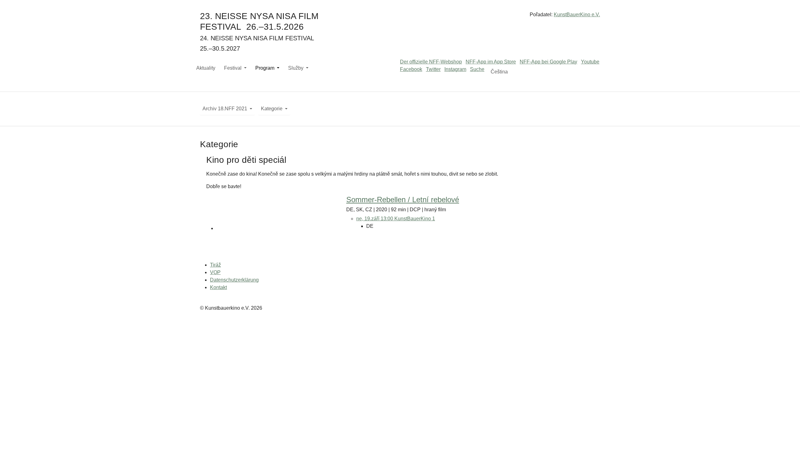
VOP (215, 272)
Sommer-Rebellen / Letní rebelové (402, 199)
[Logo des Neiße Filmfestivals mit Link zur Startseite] (400, 17)
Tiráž (215, 265)
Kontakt (218, 287)
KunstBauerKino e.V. (577, 14)
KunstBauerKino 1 (414, 218)
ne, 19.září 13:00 (375, 218)
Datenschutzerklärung (234, 279)
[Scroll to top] (786, 436)
